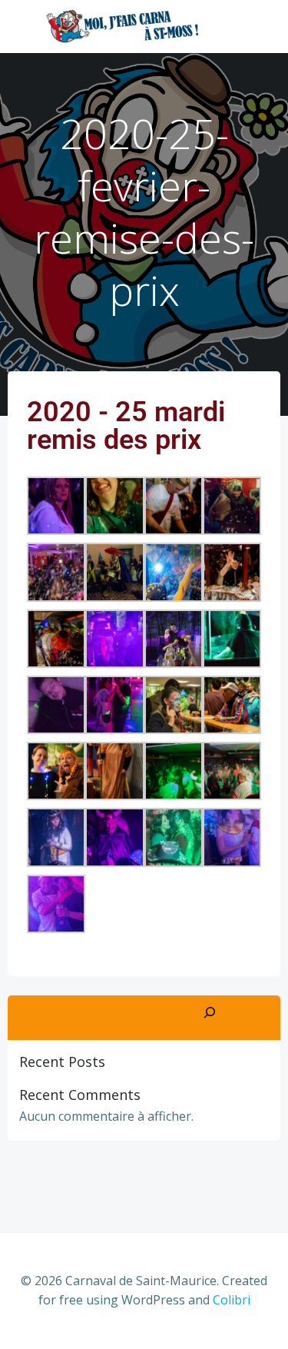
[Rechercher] (209, 1013)
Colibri (231, 1299)
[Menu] (256, 27)
